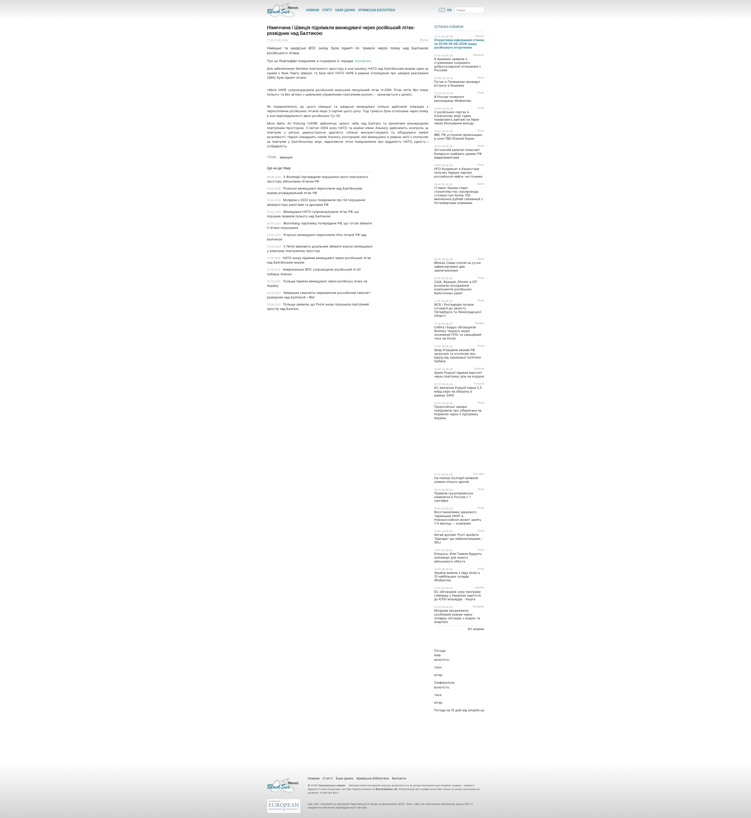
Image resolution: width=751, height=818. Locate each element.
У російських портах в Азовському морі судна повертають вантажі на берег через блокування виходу (457, 117)
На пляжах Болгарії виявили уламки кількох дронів (456, 480)
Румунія (479, 368)
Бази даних (345, 10)
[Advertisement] (403, 228)
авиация (286, 157)
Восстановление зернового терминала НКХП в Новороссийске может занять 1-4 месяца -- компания (457, 517)
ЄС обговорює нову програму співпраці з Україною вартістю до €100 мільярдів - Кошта (457, 595)
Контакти (399, 778)
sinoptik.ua (476, 710)
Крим (480, 183)
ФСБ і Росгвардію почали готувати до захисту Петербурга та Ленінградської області (457, 310)
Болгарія (478, 473)
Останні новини (448, 27)
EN (449, 10)
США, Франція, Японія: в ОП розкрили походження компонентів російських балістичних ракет (455, 287)
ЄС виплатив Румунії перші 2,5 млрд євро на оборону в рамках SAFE (458, 391)
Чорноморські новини (332, 785)
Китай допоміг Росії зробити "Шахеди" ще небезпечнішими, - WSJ (458, 538)
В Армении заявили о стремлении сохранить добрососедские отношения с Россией (457, 64)
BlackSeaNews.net (386, 789)
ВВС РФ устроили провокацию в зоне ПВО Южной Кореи (458, 136)
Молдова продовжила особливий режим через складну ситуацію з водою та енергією (457, 616)
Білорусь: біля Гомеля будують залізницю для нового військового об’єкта (458, 557)
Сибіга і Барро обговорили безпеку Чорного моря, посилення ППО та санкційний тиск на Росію (457, 332)
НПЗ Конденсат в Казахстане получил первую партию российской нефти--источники (458, 172)
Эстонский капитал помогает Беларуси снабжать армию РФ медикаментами (458, 153)
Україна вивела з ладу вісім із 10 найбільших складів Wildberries (457, 576)
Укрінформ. (363, 61)
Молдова (478, 606)
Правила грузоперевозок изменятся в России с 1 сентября (453, 497)
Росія (424, 40)
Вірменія (478, 54)
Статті (327, 10)
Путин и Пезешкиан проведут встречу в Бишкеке (457, 83)
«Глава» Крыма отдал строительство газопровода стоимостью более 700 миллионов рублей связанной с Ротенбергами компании (458, 195)
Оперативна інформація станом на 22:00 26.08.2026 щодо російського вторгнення (459, 43)
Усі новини (476, 629)
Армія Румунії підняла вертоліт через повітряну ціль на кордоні (459, 374)
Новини (312, 10)
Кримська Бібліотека (376, 10)
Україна (479, 35)
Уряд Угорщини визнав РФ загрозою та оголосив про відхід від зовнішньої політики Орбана (457, 355)
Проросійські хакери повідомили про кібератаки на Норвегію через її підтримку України (457, 412)
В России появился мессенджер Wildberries (452, 98)
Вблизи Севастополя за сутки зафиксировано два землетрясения (457, 266)
